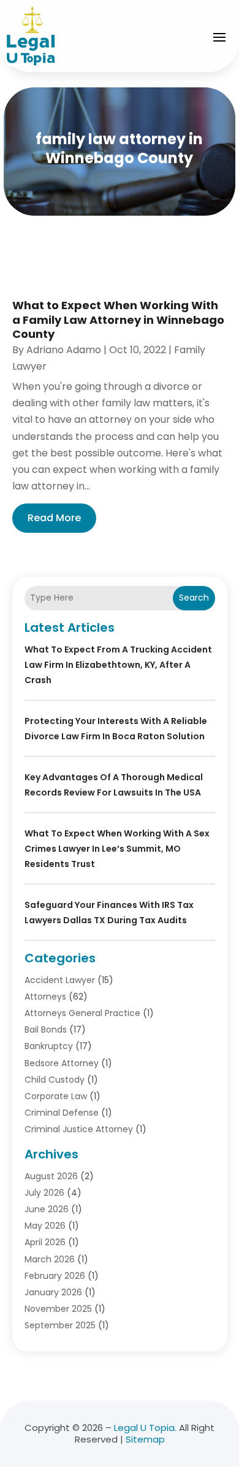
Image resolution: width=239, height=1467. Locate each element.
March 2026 (50, 1259)
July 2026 (44, 1193)
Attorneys (45, 996)
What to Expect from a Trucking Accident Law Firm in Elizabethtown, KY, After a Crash (118, 664)
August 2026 (51, 1176)
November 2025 (58, 1309)
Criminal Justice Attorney (79, 1129)
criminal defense (62, 1113)
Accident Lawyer (60, 980)
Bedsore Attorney (62, 1063)
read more (54, 518)
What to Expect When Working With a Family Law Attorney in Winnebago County (118, 320)
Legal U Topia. (145, 1427)
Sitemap (145, 1439)
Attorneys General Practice (82, 1013)
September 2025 (60, 1325)
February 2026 (55, 1276)
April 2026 (45, 1242)
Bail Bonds (46, 1029)
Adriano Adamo (63, 350)
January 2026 (53, 1292)
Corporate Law (56, 1096)
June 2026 (47, 1209)
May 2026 (45, 1226)
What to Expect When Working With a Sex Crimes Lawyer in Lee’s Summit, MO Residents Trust (117, 848)
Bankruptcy (49, 1046)
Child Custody (55, 1080)
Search (194, 597)
